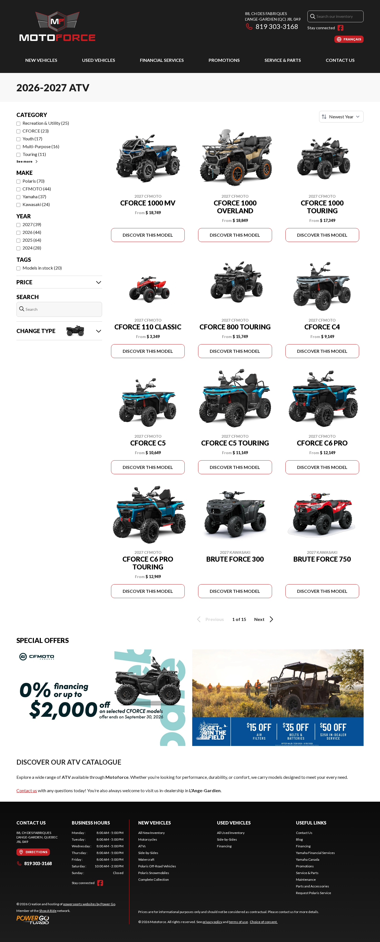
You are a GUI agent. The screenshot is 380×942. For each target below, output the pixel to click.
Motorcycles (147, 839)
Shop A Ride (47, 911)
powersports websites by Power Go (89, 904)
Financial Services (162, 60)
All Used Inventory (231, 833)
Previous (215, 619)
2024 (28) (32, 247)
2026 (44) (32, 232)
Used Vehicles (98, 60)
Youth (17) (32, 138)
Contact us (26, 790)
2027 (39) (32, 224)
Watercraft (146, 859)
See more (24, 161)
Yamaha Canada (307, 859)
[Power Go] (66, 919)
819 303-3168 (277, 26)
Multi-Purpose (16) (41, 146)
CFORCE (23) (36, 130)
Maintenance (306, 879)
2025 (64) (32, 240)
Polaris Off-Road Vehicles (157, 866)
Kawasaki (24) (36, 204)
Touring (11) (34, 154)
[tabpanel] (98, 853)
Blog (299, 839)
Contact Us (340, 60)
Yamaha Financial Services (315, 853)
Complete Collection (153, 879)
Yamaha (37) (34, 196)
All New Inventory (151, 833)
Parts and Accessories (312, 886)
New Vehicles (41, 60)
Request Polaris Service (313, 893)
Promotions (224, 60)
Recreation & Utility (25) (46, 123)
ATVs (142, 846)
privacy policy (212, 922)
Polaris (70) (34, 180)
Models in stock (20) (42, 267)
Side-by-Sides (148, 853)
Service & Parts (283, 60)
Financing (224, 846)
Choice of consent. (264, 922)
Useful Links (311, 822)
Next (259, 619)
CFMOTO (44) (37, 188)
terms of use (238, 922)
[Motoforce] (57, 27)
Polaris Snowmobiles (153, 873)
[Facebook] (340, 28)
